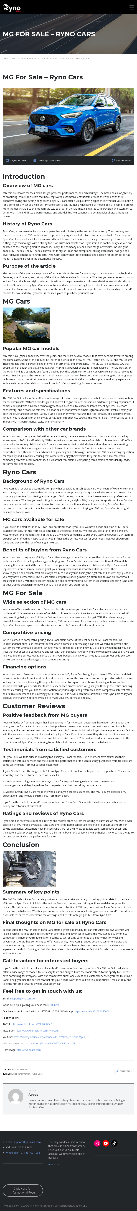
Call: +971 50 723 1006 (19, 1147)
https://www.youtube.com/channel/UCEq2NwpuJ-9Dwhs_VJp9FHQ (51, 1037)
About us (53, 1164)
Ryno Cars (37, 1073)
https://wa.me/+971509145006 (92, 1011)
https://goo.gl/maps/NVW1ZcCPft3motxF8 (51, 1043)
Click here (53, 1005)
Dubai (13, 1073)
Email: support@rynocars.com (23, 1142)
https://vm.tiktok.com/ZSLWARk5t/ (32, 1024)
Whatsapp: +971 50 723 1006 (23, 1152)
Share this (125, 1071)
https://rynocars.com (29, 1049)
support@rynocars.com (23, 998)
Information (24, 1073)
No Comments (123, 160)
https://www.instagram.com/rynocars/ (37, 1030)
